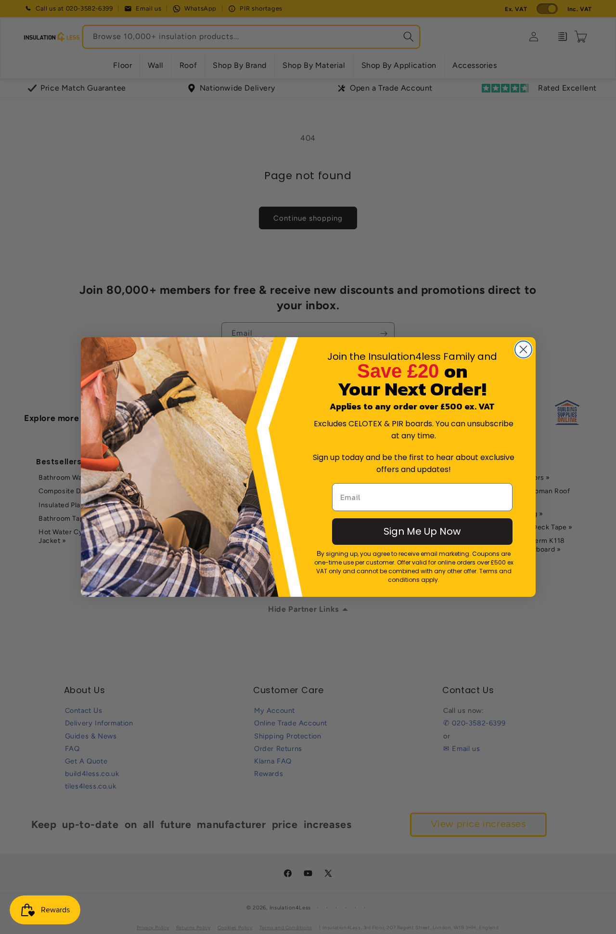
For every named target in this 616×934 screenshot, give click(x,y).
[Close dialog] (523, 349)
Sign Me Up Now (422, 531)
